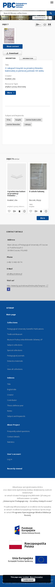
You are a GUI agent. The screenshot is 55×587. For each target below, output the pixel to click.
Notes (9, 411)
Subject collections (14, 345)
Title (9, 384)
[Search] (51, 13)
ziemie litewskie (13, 124)
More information (36, 577)
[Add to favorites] (45, 24)
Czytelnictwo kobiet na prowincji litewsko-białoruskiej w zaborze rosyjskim (16, 193)
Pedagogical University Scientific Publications (25, 329)
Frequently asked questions (18, 431)
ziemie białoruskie (33, 120)
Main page (11, 314)
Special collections (14, 350)
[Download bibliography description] (14, 211)
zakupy (28, 124)
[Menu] (51, 2)
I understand (28, 580)
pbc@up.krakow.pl (14, 274)
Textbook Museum (14, 334)
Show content (13, 46)
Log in (9, 459)
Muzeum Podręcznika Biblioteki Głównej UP (24, 339)
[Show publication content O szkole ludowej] (40, 211)
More (42, 218)
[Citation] (49, 24)
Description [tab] (11, 58)
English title (11, 389)
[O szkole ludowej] (38, 177)
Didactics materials (15, 361)
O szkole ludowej (36, 191)
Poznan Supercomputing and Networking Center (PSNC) (29, 583)
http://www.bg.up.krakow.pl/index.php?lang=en (26, 285)
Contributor (12, 400)
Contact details (13, 436)
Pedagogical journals (15, 355)
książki (18, 120)
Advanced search (40, 18)
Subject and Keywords (16, 416)
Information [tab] (28, 58)
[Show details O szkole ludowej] (45, 211)
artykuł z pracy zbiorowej (15, 86)
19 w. (8, 120)
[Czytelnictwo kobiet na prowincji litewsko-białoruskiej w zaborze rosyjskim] (16, 177)
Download (13, 53)
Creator (10, 395)
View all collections (14, 369)
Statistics (10, 442)
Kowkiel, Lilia (10, 79)
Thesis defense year (15, 405)
